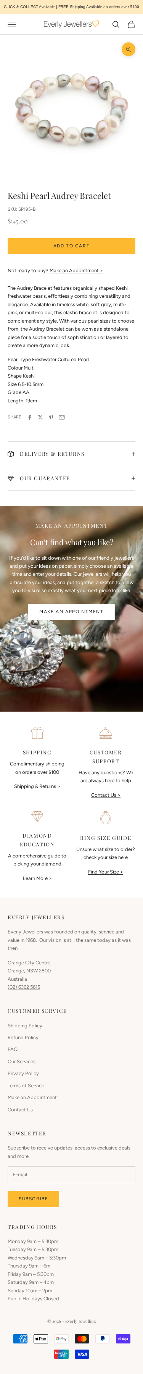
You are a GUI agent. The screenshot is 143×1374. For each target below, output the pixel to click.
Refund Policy (23, 1037)
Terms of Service (26, 1085)
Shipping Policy (25, 1025)
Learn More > (37, 878)
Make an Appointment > (76, 270)
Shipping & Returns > (37, 786)
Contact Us (20, 1109)
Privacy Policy (23, 1073)
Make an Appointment (71, 611)
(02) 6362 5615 (24, 987)
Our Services (21, 1061)
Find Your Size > (105, 872)
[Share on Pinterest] (51, 417)
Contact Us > (106, 795)
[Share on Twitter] (40, 417)
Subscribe (33, 1198)
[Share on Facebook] (30, 417)
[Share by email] (62, 417)
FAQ (13, 1049)
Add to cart (71, 246)
